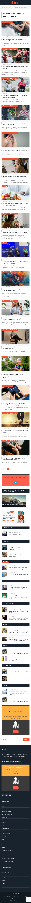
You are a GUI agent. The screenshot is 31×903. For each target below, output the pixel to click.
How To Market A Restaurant (15, 679)
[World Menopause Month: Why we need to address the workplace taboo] (15, 307)
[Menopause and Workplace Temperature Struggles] (15, 165)
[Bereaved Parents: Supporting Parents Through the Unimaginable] (15, 447)
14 (18, 469)
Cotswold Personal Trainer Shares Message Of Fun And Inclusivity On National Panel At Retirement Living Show (15, 261)
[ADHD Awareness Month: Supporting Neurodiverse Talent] (15, 278)
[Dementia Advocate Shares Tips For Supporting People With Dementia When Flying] (15, 363)
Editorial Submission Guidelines (9, 875)
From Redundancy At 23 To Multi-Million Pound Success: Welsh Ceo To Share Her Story (18, 589)
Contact (3, 883)
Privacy (3, 880)
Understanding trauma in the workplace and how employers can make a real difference (16, 231)
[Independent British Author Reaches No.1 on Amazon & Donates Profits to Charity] (4, 651)
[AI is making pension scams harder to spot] (4, 574)
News (4, 242)
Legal (3, 839)
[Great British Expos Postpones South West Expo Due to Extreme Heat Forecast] (4, 639)
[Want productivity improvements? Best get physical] (15, 419)
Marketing (4, 842)
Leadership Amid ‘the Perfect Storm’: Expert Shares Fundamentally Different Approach (18, 693)
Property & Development (7, 850)
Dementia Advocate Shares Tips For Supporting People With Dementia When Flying (15, 376)
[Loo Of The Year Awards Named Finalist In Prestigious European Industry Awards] (4, 617)
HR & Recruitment (7, 21)
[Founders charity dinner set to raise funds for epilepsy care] (4, 658)
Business (4, 808)
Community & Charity (6, 811)
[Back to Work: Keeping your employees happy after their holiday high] (15, 392)
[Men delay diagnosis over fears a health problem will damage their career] (15, 28)
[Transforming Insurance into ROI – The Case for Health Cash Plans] (15, 192)
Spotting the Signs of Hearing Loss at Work (15, 150)
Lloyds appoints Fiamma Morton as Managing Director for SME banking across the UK (19, 597)
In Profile (4, 836)
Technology (4, 855)
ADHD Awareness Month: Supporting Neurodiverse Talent (13, 289)
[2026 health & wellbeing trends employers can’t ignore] (15, 55)
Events (3, 819)
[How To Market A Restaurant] (4, 678)
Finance (5, 186)
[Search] (28, 2)
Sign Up (16, 731)
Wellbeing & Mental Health (10, 49)
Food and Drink (5, 828)
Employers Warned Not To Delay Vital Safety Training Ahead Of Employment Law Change (19, 611)
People (3, 847)
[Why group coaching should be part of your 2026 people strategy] (15, 84)
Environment (4, 817)
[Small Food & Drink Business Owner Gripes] (4, 671)
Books (3, 806)
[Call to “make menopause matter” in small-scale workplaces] (15, 336)
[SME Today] (14, 2)
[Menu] (2, 2)
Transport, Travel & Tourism (8, 858)
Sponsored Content (6, 853)
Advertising (4, 877)
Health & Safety (5, 830)
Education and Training (7, 814)
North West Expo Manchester (16, 534)
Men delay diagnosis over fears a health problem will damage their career (14, 39)
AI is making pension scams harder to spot (19, 574)
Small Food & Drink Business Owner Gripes (19, 671)
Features (4, 822)
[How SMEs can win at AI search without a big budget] (4, 547)
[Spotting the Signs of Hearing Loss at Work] (15, 139)
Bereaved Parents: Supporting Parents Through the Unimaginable (14, 458)
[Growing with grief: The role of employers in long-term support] (15, 112)
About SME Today (6, 872)
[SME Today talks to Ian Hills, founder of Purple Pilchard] (4, 554)
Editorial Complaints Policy (8, 886)
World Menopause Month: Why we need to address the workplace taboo (15, 318)
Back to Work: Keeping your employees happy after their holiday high (14, 404)
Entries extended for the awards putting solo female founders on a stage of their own (18, 632)
